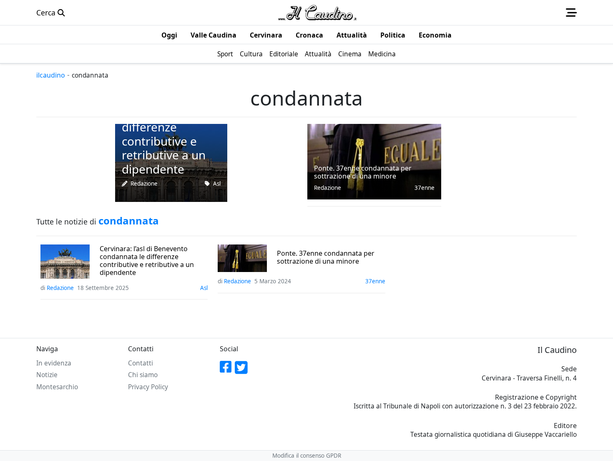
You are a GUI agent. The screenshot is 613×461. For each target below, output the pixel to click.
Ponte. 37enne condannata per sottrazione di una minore (325, 257)
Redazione (144, 183)
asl (217, 183)
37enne (425, 187)
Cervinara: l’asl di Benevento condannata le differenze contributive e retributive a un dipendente (147, 261)
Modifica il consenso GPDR (306, 455)
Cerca (47, 13)
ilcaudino (50, 75)
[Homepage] (317, 12)
